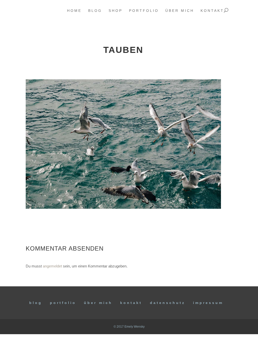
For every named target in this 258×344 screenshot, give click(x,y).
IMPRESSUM (208, 303)
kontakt (212, 11)
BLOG (35, 303)
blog (95, 11)
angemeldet (52, 266)
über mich (179, 11)
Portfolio (63, 303)
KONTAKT (131, 303)
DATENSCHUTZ (167, 303)
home (74, 11)
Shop (115, 11)
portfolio (144, 11)
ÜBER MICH (98, 303)
